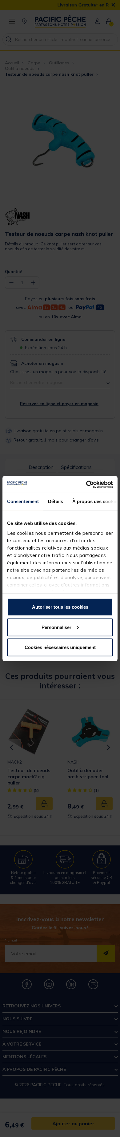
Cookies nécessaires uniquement (60, 647)
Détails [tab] (55, 501)
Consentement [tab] (23, 501)
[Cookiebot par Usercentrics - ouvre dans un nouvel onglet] (86, 484)
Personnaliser (56, 627)
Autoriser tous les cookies (60, 607)
